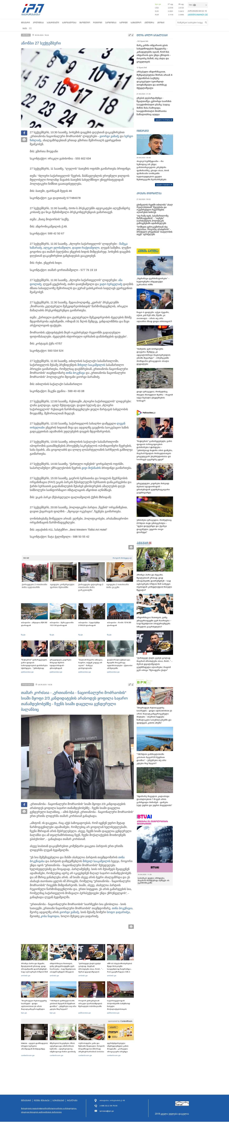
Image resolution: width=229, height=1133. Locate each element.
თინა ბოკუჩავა (75, 372)
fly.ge (23, 635)
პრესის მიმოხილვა (149, 193)
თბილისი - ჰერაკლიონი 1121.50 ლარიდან (62, 623)
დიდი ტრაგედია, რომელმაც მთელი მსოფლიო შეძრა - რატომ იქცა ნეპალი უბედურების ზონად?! (155, 396)
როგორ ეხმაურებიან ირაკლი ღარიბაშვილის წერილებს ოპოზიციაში (90, 1003)
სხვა (25, 28)
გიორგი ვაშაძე (109, 136)
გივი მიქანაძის (91, 467)
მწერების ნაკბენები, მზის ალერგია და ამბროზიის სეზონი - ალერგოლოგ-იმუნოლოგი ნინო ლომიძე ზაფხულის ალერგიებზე (63, 1049)
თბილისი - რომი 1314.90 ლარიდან (119, 623)
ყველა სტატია (163, 184)
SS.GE (26, 558)
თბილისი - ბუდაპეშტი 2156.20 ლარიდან (89, 623)
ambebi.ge (25, 975)
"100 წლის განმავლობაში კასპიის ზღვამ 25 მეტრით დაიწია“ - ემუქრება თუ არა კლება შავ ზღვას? (63, 1005)
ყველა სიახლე (163, 120)
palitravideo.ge (27, 672)
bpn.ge (158, 4)
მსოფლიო (84, 22)
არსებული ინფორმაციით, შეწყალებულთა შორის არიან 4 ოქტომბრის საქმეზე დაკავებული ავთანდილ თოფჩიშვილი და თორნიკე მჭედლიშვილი (154, 79)
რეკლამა (72, 1100)
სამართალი (53, 22)
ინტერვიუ (143, 130)
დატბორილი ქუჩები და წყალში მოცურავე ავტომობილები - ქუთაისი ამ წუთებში (119, 664)
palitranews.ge (84, 1013)
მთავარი (25, 22)
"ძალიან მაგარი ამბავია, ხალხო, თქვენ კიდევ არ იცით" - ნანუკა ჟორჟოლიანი (90, 664)
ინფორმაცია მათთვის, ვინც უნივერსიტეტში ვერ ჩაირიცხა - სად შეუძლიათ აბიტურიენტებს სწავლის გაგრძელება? (63, 969)
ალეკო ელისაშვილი (57, 247)
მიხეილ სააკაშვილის (91, 364)
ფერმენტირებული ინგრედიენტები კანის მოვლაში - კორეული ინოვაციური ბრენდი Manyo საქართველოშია (118, 1049)
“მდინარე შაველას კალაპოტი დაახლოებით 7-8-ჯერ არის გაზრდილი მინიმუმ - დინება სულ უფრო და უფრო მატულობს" (154, 801)
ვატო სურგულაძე (111, 284)
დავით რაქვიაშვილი (85, 247)
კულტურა (149, 22)
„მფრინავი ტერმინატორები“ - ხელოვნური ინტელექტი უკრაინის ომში (153, 281)
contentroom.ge (27, 1055)
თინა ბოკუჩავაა (122, 908)
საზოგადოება (69, 22)
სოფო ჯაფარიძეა (118, 912)
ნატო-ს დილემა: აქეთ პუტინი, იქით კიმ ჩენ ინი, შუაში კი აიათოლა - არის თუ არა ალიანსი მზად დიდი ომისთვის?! (154, 317)
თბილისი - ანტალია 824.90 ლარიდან (34, 623)
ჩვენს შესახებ (42, 1100)
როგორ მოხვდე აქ (122, 558)
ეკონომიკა (110, 22)
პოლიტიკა (38, 22)
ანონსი (160, 22)
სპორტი (123, 22)
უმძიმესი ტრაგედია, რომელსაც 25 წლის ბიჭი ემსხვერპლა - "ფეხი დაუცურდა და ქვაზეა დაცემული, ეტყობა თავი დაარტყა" (154, 526)
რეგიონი (97, 22)
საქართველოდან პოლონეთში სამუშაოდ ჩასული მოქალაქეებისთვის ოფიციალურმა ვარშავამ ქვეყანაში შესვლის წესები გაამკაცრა (120, 1009)
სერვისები (58, 1100)
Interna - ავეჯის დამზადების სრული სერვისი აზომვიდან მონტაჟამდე (34, 1046)
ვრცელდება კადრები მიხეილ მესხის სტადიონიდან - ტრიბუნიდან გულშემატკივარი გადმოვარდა (60, 667)
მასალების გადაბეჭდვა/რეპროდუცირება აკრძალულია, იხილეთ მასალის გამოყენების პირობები (49, 1110)
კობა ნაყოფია (50, 916)
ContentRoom (126, 1021)
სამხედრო (136, 22)
